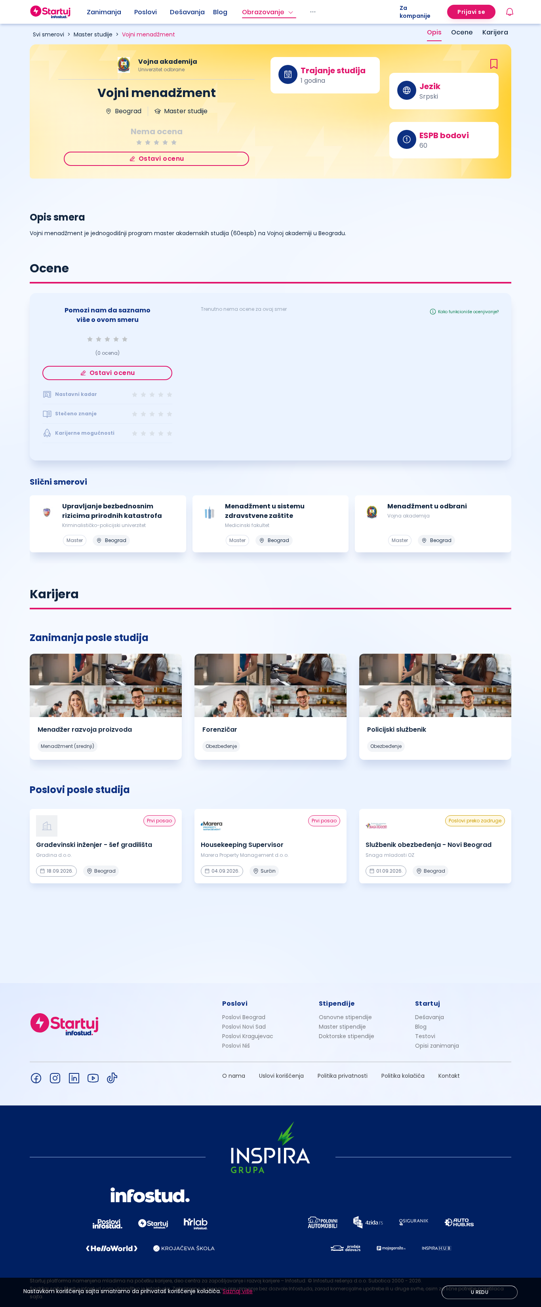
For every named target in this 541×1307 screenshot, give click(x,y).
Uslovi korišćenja (281, 1076)
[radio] (139, 142)
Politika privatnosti (343, 1076)
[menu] (243, 12)
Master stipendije (342, 1027)
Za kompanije (415, 12)
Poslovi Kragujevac (247, 1036)
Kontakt (449, 1076)
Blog (220, 12)
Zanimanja (104, 12)
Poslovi (145, 12)
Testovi (425, 1036)
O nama (233, 1076)
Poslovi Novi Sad (244, 1027)
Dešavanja (429, 1017)
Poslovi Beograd (243, 1017)
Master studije (93, 34)
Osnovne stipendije (345, 1017)
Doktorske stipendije (346, 1036)
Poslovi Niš (236, 1046)
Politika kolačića (403, 1076)
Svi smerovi (48, 34)
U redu (479, 1292)
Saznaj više (238, 1291)
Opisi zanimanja (437, 1046)
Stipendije (337, 1003)
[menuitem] (110, 12)
